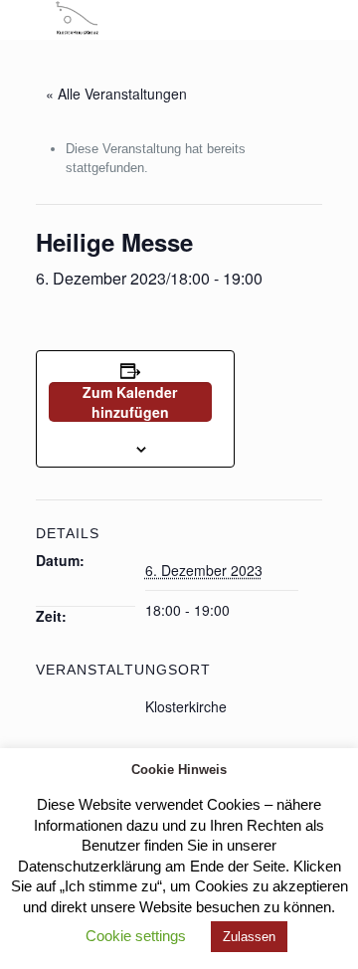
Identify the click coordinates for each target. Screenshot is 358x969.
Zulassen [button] (249, 936)
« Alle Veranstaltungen (116, 93)
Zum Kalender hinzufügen (130, 402)
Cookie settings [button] (136, 935)
